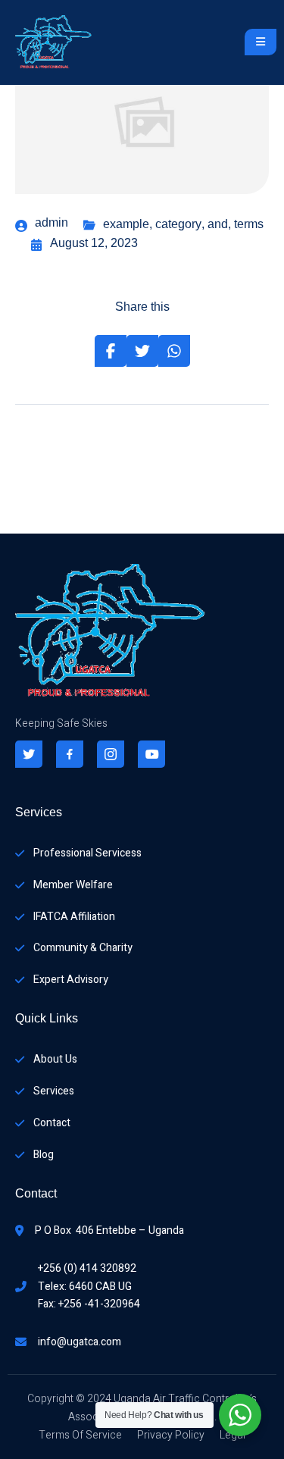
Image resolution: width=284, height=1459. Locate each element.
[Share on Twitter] (142, 351)
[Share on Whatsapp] (174, 351)
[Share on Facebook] (110, 351)
